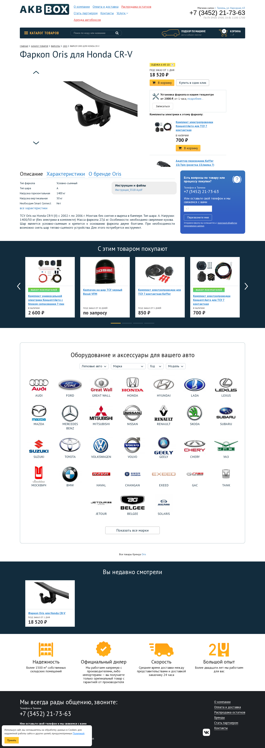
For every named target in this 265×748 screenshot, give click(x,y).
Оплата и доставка (105, 7)
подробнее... (195, 98)
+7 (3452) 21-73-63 (217, 13)
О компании (82, 7)
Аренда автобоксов (87, 20)
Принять (11, 740)
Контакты (107, 13)
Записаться (163, 106)
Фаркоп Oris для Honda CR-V (46, 613)
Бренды (219, 718)
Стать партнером (86, 13)
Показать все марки (132, 530)
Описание (31, 173)
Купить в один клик (192, 83)
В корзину (165, 83)
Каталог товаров (44, 33)
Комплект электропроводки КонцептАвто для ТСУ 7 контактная (194, 126)
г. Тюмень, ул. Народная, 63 (230, 8)
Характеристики (66, 173)
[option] (36, 85)
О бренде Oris (105, 173)
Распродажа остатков (136, 7)
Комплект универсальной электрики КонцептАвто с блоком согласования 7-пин (46, 300)
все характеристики (33, 208)
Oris (144, 554)
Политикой (78, 733)
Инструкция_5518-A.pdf (128, 190)
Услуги (121, 13)
